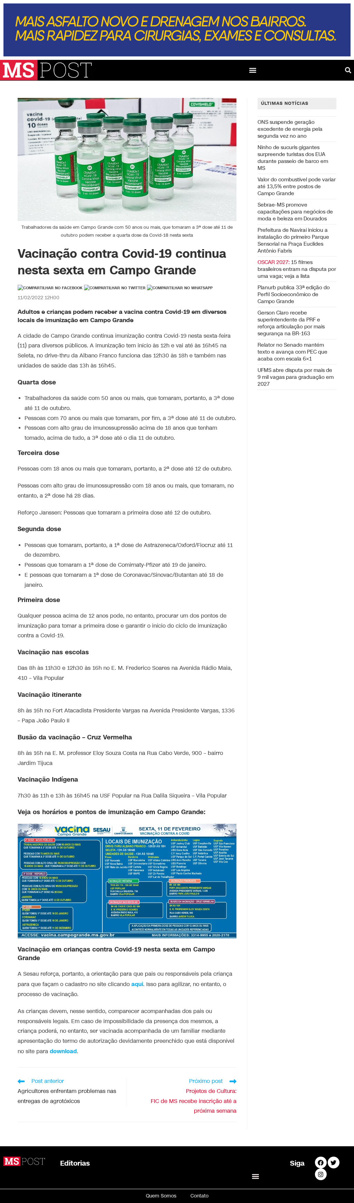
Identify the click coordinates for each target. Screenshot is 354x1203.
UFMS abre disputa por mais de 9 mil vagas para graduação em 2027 (296, 377)
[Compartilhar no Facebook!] (50, 288)
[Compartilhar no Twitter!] (115, 288)
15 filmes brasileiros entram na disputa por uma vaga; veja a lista (297, 269)
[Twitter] (333, 1162)
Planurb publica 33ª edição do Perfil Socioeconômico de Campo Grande (294, 294)
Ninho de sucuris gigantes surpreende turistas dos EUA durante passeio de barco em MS (293, 158)
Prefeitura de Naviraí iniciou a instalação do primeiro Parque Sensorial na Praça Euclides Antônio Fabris (293, 240)
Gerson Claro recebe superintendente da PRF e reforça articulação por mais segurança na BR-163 (291, 323)
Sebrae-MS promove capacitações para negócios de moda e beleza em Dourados (295, 211)
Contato (199, 1196)
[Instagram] (321, 1174)
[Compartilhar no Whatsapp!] (180, 288)
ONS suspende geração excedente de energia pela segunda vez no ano (290, 129)
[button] (253, 70)
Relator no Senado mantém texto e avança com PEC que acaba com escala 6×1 (292, 351)
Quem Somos (161, 1196)
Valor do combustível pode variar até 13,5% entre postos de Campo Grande (297, 186)
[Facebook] (321, 1162)
